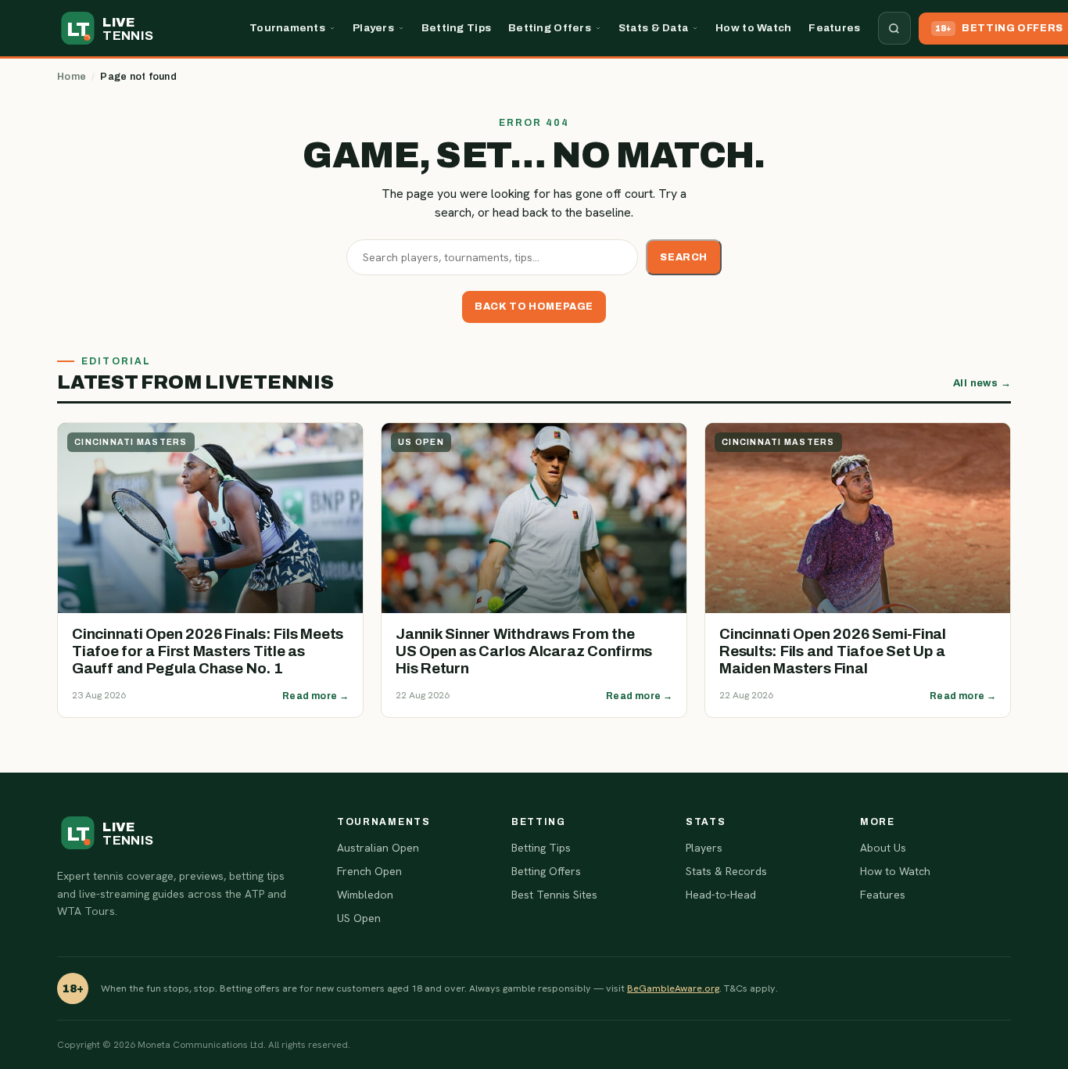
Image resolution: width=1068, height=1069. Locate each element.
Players (373, 28)
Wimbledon (365, 895)
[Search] (894, 28)
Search (684, 257)
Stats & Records (726, 871)
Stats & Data (653, 28)
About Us (883, 848)
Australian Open (378, 848)
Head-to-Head (721, 895)
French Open (369, 871)
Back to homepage (534, 306)
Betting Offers (549, 28)
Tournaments (287, 28)
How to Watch (753, 28)
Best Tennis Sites (554, 895)
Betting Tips (456, 28)
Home (71, 76)
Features (834, 28)
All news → (982, 383)
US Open (359, 918)
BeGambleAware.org (673, 988)
